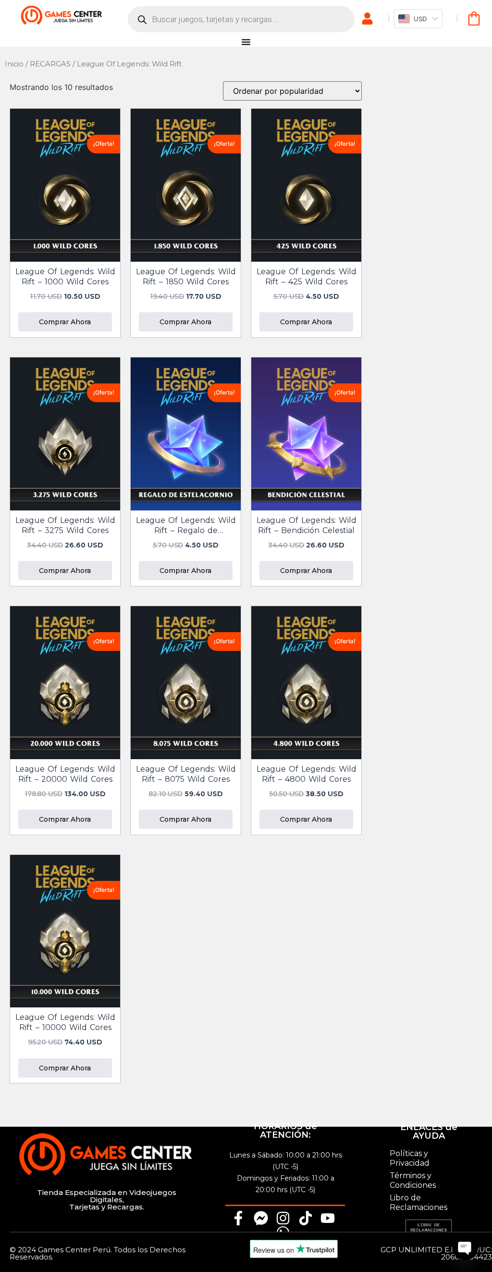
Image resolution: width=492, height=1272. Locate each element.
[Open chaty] (465, 1247)
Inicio (14, 64)
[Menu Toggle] (246, 42)
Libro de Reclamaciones (418, 1202)
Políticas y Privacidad (410, 1158)
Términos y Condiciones (413, 1180)
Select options (65, 319)
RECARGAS (50, 64)
